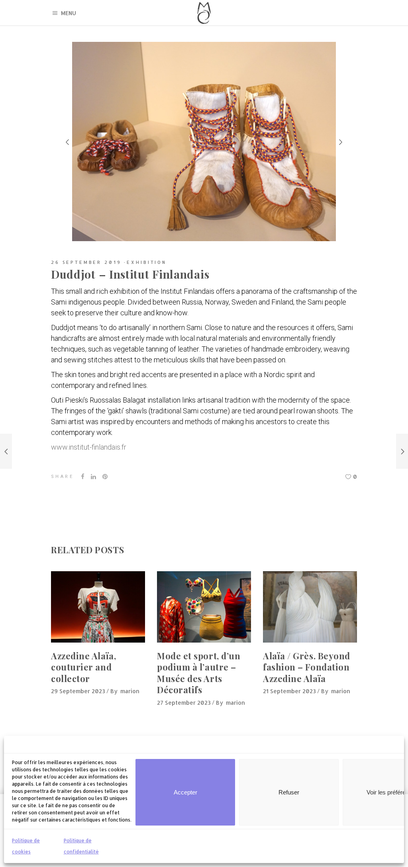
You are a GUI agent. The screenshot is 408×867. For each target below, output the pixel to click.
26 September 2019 (86, 262)
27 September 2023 (184, 702)
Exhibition (147, 262)
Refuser (289, 792)
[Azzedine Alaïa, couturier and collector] (98, 606)
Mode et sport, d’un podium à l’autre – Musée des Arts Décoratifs (198, 673)
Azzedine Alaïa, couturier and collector (83, 667)
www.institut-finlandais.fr (88, 447)
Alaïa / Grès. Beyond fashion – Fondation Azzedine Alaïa (306, 667)
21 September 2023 (289, 691)
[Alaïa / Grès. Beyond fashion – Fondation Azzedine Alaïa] (310, 606)
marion (129, 691)
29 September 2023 (78, 691)
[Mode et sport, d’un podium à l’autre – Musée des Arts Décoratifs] (204, 606)
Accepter (185, 792)
